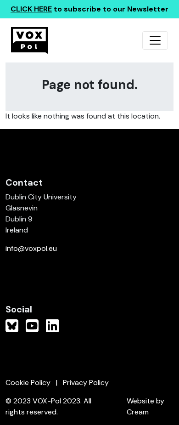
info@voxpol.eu (31, 248)
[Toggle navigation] (155, 40)
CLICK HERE (31, 9)
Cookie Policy (28, 382)
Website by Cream (145, 406)
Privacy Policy (86, 382)
